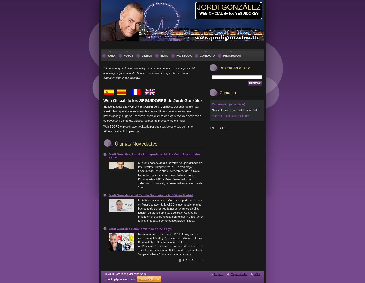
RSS (257, 274)
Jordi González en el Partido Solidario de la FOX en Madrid (151, 195)
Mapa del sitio (239, 274)
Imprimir (218, 274)
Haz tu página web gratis (120, 279)
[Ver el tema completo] (121, 169)
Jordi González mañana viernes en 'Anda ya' (140, 229)
